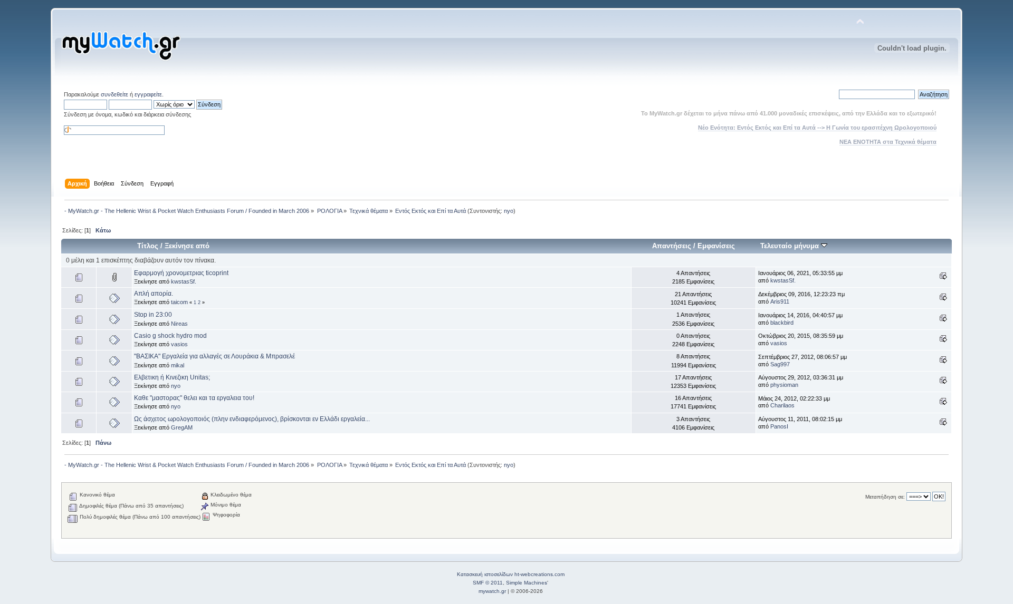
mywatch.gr (492, 591)
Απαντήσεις (671, 246)
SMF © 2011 (488, 583)
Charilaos (782, 405)
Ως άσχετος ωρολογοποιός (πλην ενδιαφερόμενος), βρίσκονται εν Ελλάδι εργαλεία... (252, 419)
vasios (179, 344)
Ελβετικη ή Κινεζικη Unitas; (172, 377)
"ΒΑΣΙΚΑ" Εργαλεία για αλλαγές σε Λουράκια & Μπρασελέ (214, 356)
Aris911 (779, 301)
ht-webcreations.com (539, 574)
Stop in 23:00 (153, 314)
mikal (177, 365)
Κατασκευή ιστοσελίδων (485, 574)
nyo (508, 211)
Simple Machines (526, 583)
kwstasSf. (183, 281)
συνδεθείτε (114, 94)
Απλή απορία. (153, 293)
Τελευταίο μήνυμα (790, 246)
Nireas (179, 323)
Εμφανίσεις (716, 246)
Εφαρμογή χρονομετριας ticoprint (181, 273)
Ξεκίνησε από (187, 246)
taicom (179, 302)
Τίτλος (147, 246)
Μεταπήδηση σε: (885, 497)
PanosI (779, 426)
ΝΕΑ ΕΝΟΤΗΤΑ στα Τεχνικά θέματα (887, 142)
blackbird (782, 322)
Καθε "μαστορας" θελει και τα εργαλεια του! (194, 398)
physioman (784, 385)
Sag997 (780, 364)
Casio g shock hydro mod (170, 335)
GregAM (182, 427)
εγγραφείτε (148, 94)
